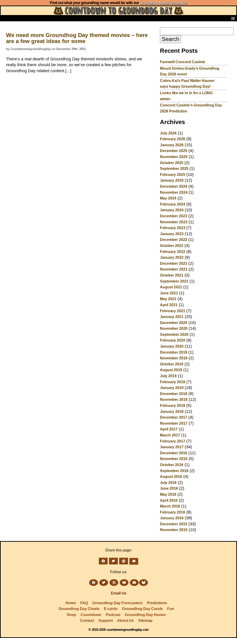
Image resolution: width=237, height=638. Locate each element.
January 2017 (172, 447)
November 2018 (173, 399)
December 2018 (173, 394)
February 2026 (172, 139)
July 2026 (168, 133)
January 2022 (172, 257)
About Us (125, 620)
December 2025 (173, 151)
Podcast (113, 615)
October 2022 (171, 246)
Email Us (118, 593)
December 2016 (173, 453)
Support (105, 620)
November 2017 (173, 423)
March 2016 (170, 506)
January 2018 (172, 412)
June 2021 (169, 293)
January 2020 (172, 346)
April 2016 (169, 500)
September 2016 (174, 471)
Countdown (91, 615)
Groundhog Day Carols (142, 609)
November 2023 (173, 222)
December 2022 (173, 240)
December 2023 (173, 216)
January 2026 (172, 145)
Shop (71, 615)
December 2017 (173, 417)
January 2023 (172, 234)
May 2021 (168, 299)
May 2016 (168, 494)
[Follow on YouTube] (124, 582)
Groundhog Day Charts (79, 609)
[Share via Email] (133, 561)
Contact (87, 620)
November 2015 (173, 530)
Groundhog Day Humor (145, 615)
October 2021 (171, 275)
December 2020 (173, 323)
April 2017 (169, 429)
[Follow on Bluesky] (143, 582)
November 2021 (173, 269)
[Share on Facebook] (103, 561)
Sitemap (145, 620)
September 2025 (174, 169)
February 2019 (172, 382)
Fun (170, 609)
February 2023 (172, 228)
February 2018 (172, 406)
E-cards (111, 609)
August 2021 (171, 287)
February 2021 (172, 311)
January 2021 (172, 317)
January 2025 (172, 180)
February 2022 (172, 252)
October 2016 (171, 465)
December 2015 (173, 524)
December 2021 (173, 263)
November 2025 (173, 157)
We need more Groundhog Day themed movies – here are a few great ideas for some (77, 38)
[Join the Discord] (134, 582)
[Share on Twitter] (113, 561)
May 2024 (168, 198)
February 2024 (172, 204)
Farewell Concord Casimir (182, 62)
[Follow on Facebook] (93, 582)
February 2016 (172, 512)
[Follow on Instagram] (113, 582)
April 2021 (169, 305)
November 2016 (173, 459)
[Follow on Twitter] (103, 582)
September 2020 (174, 334)
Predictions (157, 603)
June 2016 (169, 488)
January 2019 (172, 388)
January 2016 (172, 518)
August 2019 (171, 370)
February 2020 (172, 340)
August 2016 (171, 477)
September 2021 (174, 281)
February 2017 (172, 441)
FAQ (84, 603)
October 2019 (171, 364)
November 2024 (173, 192)
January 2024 (172, 210)
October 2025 (171, 163)
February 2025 (172, 175)
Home (70, 603)
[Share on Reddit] (123, 561)
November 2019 (173, 358)
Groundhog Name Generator (163, 3)
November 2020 (173, 328)
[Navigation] (4, 18)
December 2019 (173, 352)
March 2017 (170, 435)
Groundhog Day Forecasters (117, 603)
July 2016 (168, 483)
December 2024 (173, 186)
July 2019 (168, 376)
